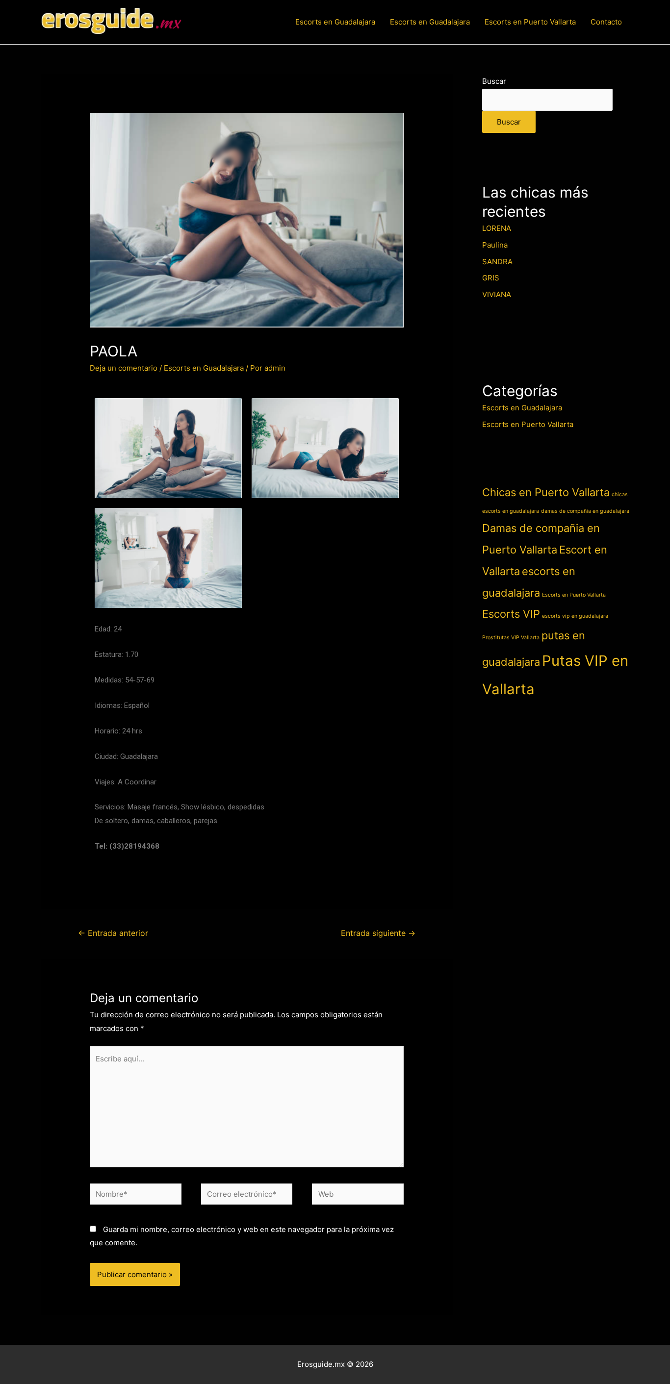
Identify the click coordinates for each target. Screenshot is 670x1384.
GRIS (490, 277)
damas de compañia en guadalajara (585, 511)
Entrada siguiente (378, 933)
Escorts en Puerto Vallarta (530, 21)
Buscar (494, 81)
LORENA (496, 228)
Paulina (495, 245)
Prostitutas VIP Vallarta (511, 637)
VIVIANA (496, 294)
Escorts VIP (511, 613)
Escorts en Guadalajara (335, 21)
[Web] (358, 1196)
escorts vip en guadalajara (575, 616)
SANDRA (497, 261)
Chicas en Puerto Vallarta (546, 492)
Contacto (606, 21)
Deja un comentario (123, 368)
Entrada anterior (113, 933)
